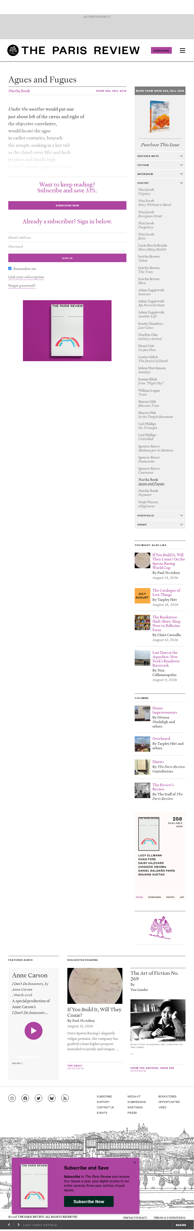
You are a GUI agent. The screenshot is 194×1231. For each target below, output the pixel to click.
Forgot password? (22, 285)
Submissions (137, 1102)
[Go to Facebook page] (25, 1098)
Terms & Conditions (169, 1218)
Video (163, 1107)
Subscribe (161, 50)
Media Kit (134, 1096)
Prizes (132, 1112)
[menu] (182, 50)
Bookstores (168, 1096)
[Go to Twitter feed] (38, 1098)
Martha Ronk (19, 90)
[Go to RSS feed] (65, 1098)
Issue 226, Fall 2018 (111, 91)
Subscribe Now (88, 1201)
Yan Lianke (139, 989)
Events (102, 1112)
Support (103, 1102)
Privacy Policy (135, 1218)
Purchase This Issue (160, 145)
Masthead (135, 1107)
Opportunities (169, 1102)
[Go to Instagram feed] (12, 1098)
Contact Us (105, 1107)
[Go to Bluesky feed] (52, 1098)
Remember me (24, 268)
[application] (33, 1054)
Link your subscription (26, 276)
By (132, 984)
